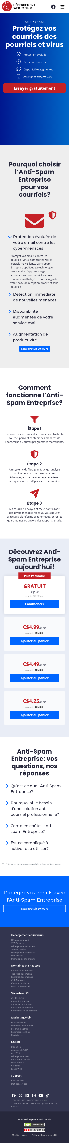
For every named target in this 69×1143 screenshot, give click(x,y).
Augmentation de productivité (30, 337)
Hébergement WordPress (23, 952)
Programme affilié (19, 1028)
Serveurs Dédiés (18, 949)
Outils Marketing (19, 1022)
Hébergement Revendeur (23, 946)
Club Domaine (18, 980)
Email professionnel (20, 986)
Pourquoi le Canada (20, 1059)
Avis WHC (15, 1053)
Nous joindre (17, 1062)
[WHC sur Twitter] (21, 1096)
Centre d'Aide (17, 1080)
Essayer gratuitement (34, 88)
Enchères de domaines (22, 976)
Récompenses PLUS (20, 1031)
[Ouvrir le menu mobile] (62, 7)
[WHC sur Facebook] (14, 1096)
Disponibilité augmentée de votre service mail (33, 317)
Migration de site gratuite (23, 958)
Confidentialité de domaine (24, 1010)
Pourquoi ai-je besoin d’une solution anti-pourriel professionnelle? (35, 809)
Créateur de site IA (20, 983)
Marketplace (17, 1035)
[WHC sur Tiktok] (48, 1096)
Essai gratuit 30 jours (34, 348)
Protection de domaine (22, 1007)
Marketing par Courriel (22, 1025)
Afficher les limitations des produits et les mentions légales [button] (33, 863)
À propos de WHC (19, 1050)
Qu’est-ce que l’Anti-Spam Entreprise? (36, 789)
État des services (19, 1083)
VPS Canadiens (18, 943)
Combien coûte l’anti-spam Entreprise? (31, 828)
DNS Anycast (17, 955)
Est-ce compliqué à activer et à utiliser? (30, 845)
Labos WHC (16, 1068)
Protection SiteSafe (20, 1001)
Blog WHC (16, 1046)
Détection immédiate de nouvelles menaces (34, 297)
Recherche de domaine (22, 970)
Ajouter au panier (35, 641)
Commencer (34, 604)
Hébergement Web (20, 940)
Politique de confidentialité (44, 1135)
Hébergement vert (20, 1056)
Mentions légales (20, 1135)
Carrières (15, 1065)
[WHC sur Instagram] (34, 1096)
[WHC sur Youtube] (41, 1096)
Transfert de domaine (21, 973)
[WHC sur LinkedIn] (28, 1096)
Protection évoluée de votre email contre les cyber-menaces (34, 242)
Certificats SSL (18, 998)
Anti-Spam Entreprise (21, 1004)
